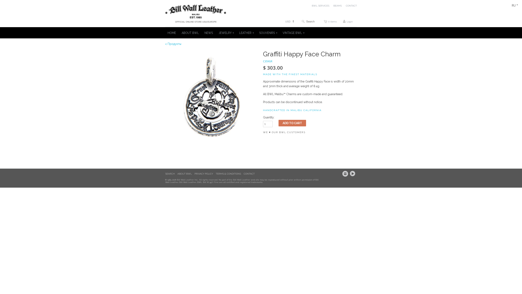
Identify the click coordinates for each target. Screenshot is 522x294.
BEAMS (337, 5)
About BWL (184, 173)
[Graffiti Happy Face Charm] (212, 97)
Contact (249, 173)
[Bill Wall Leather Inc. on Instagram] (345, 174)
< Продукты (173, 44)
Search (170, 173)
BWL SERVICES (320, 5)
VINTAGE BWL (293, 33)
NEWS (209, 33)
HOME (172, 33)
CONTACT (351, 5)
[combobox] (309, 21)
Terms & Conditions (228, 173)
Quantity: (268, 117)
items (332, 21)
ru (514, 5)
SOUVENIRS (268, 33)
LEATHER (246, 33)
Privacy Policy (204, 173)
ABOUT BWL (190, 33)
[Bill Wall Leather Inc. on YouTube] (353, 174)
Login (350, 21)
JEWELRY (226, 33)
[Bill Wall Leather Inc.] (195, 14)
